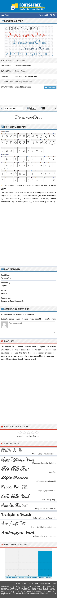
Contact (53, 584)
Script (17, 71)
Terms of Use (32, 584)
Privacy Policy (43, 584)
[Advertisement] (28, 98)
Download (51, 87)
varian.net (32, 359)
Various (24, 71)
